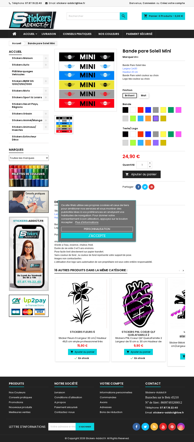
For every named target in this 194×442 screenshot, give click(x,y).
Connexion (149, 3)
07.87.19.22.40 (33, 3)
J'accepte (97, 235)
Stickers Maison (22, 58)
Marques (16, 149)
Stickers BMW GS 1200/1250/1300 (23, 82)
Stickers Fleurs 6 (82, 332)
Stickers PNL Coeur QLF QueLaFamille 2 (138, 333)
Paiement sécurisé (139, 34)
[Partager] (138, 187)
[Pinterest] (151, 187)
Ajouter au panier (141, 174)
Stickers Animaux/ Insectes (24, 128)
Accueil (29, 34)
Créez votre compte (172, 3)
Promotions (16, 402)
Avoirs (103, 402)
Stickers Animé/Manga (27, 120)
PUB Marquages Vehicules (22, 73)
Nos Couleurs (109, 34)
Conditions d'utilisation (68, 397)
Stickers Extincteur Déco (24, 138)
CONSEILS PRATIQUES (77, 34)
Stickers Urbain (22, 113)
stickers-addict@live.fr (70, 3)
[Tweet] (145, 187)
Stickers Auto (20, 65)
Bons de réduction (111, 412)
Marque (128, 57)
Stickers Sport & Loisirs (27, 97)
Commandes (108, 397)
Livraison (49, 34)
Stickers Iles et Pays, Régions (25, 105)
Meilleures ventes (20, 412)
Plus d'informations (87, 222)
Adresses (106, 407)
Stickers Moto (21, 90)
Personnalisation (97, 229)
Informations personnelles (116, 392)
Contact (153, 383)
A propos (60, 402)
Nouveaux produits (20, 407)
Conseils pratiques (20, 397)
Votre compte (111, 383)
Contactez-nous (64, 412)
